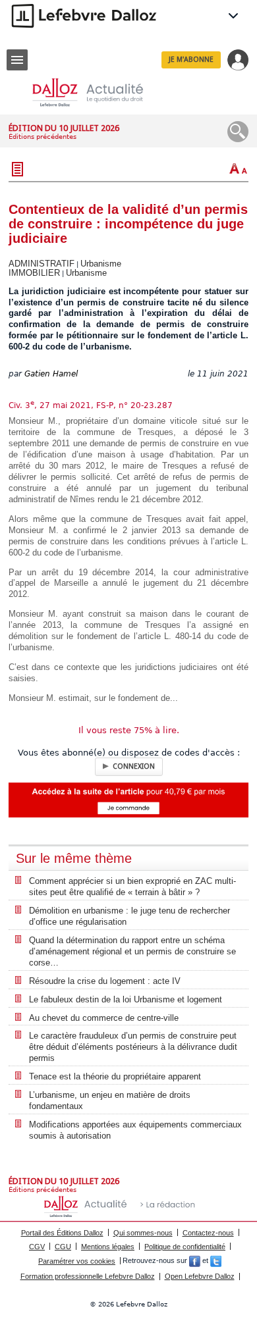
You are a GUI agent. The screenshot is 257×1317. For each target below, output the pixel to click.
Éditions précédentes (42, 136)
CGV (37, 1247)
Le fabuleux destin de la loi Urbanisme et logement (125, 999)
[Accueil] (98, 92)
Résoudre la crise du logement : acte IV (105, 981)
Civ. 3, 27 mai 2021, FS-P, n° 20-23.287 (91, 405)
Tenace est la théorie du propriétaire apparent (115, 1076)
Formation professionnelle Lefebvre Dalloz (87, 1276)
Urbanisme (100, 264)
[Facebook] (194, 1261)
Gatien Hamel (51, 373)
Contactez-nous (208, 1233)
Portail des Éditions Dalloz (62, 1233)
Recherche (237, 131)
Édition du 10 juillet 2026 (64, 128)
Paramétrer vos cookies (76, 1261)
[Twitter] (215, 1261)
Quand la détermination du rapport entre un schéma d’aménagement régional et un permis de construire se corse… (132, 951)
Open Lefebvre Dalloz (200, 1276)
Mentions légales (107, 1247)
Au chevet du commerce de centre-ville (104, 1018)
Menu (17, 59)
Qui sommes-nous (143, 1233)
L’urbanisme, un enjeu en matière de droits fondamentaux (109, 1100)
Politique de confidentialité (184, 1247)
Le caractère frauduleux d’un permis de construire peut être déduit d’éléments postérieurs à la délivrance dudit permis (133, 1047)
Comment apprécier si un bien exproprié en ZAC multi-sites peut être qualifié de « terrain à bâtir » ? (132, 886)
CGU (63, 1247)
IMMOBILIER (34, 273)
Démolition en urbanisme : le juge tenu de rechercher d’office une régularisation (129, 916)
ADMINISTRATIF (41, 264)
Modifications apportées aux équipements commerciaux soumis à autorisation (135, 1130)
